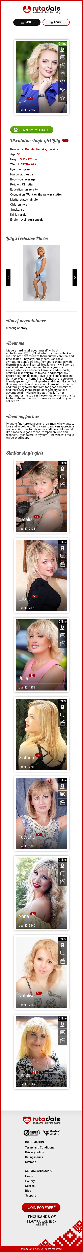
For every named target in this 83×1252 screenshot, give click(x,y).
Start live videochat (35, 130)
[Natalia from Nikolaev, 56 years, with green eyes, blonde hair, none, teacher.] (41, 496)
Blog (28, 1190)
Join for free (41, 1208)
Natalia (25, 519)
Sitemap (30, 1162)
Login (57, 22)
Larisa (24, 1075)
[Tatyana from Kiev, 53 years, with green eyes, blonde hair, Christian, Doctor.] (41, 813)
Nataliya (26, 996)
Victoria (26, 757)
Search (30, 1185)
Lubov (24, 599)
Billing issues (34, 1157)
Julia (23, 678)
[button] (8, 277)
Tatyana (26, 837)
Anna (23, 916)
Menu (28, 22)
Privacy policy (34, 1152)
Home (29, 1176)
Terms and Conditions (39, 1147)
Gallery (30, 1181)
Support (30, 1195)
